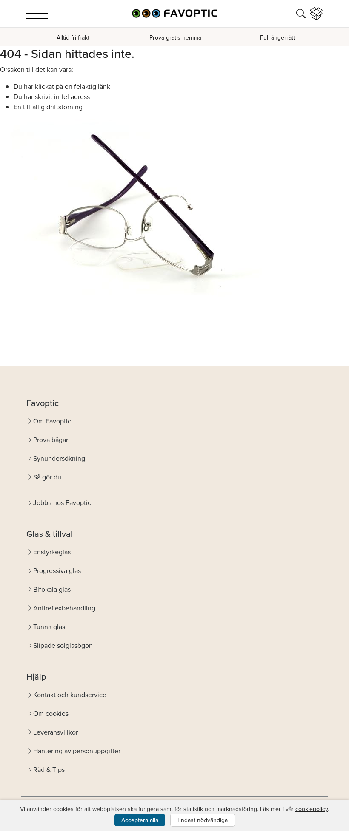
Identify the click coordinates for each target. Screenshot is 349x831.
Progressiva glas (57, 570)
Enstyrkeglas (52, 551)
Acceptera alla (139, 820)
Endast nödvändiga (202, 820)
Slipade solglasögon (63, 645)
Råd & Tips (49, 769)
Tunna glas (49, 626)
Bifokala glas (52, 589)
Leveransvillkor (55, 732)
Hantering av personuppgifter (76, 750)
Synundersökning (59, 458)
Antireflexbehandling (64, 608)
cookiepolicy (311, 809)
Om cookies (51, 713)
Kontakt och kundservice (69, 694)
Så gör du (47, 477)
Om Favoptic (52, 420)
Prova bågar (50, 439)
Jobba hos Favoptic (62, 502)
